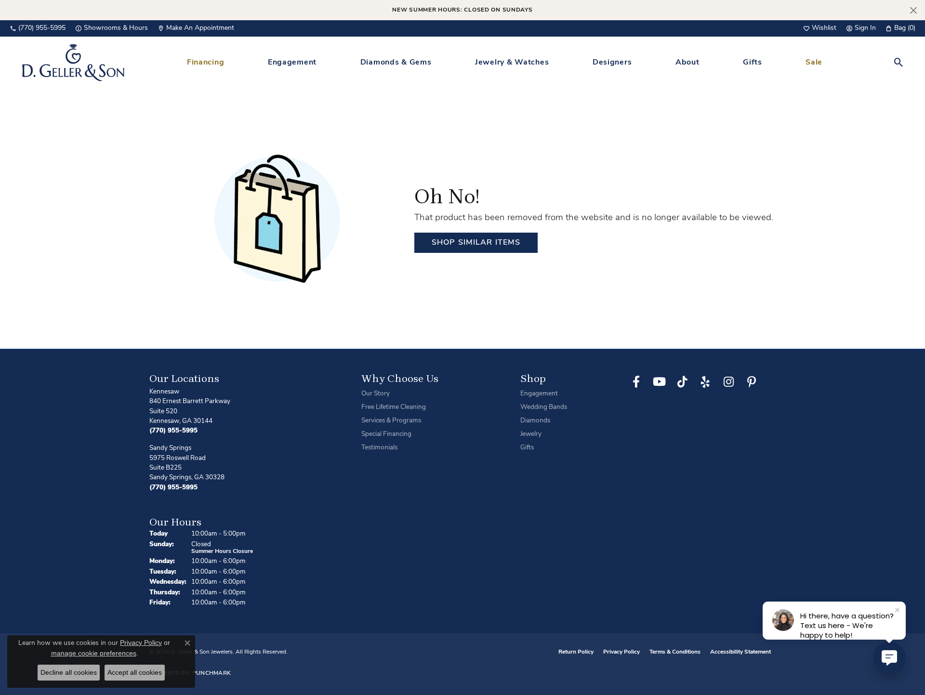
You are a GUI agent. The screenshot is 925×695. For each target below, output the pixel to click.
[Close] (913, 10)
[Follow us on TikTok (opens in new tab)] (682, 382)
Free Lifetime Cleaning (393, 407)
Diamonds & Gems (396, 62)
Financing (205, 62)
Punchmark (211, 673)
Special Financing (386, 434)
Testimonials (379, 448)
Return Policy (576, 652)
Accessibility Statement (740, 652)
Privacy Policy (621, 652)
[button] (819, 28)
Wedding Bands (543, 407)
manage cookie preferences (93, 653)
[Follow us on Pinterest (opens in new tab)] (751, 382)
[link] (38, 28)
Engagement (292, 62)
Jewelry (531, 434)
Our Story (375, 394)
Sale (814, 62)
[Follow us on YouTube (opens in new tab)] (659, 382)
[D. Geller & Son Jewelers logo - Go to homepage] (73, 62)
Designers (612, 62)
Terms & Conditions (674, 652)
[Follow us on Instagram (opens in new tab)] (728, 382)
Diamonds (535, 421)
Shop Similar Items (476, 243)
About (687, 62)
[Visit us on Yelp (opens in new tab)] (705, 382)
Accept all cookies (134, 672)
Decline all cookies (68, 672)
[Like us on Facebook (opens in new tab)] (636, 382)
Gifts (752, 62)
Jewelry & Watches (512, 62)
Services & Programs (391, 421)
